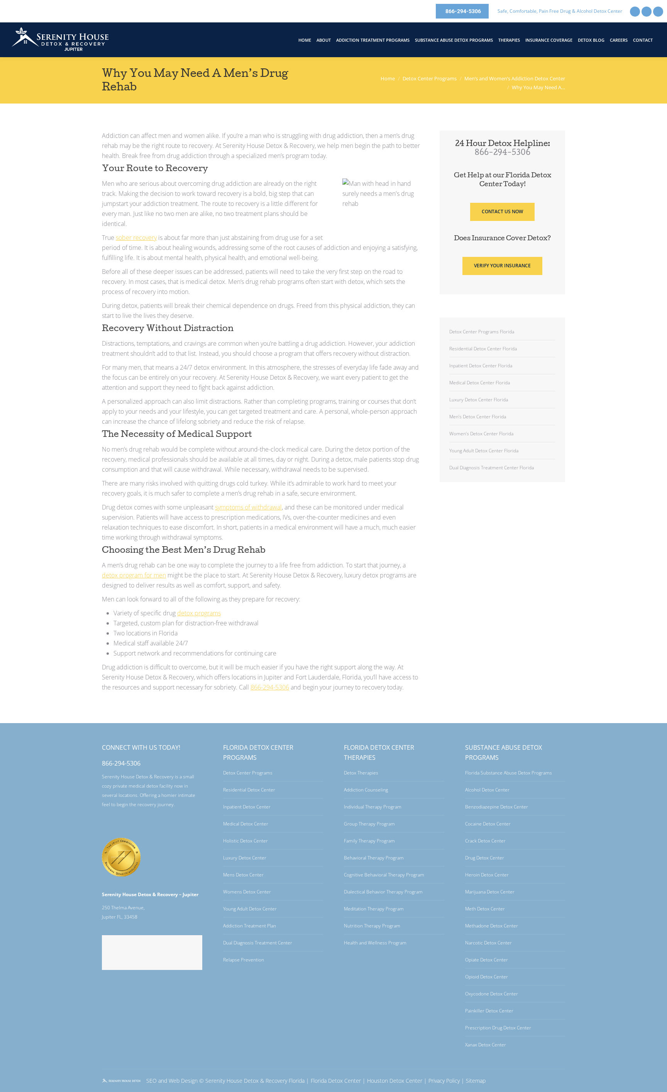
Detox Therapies (361, 772)
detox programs (199, 613)
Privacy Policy (444, 1080)
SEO (151, 1080)
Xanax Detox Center (485, 1044)
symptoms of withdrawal (248, 507)
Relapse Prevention (243, 959)
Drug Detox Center (484, 857)
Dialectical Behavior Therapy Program (383, 891)
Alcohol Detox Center (487, 789)
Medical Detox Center (245, 823)
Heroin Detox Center (487, 874)
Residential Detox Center (249, 789)
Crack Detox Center (485, 840)
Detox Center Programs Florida (481, 331)
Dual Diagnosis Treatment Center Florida (491, 467)
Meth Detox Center (485, 908)
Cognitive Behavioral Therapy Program (384, 874)
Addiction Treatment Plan (249, 925)
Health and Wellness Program (375, 942)
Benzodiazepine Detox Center (496, 806)
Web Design (183, 1080)
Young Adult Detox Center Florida (483, 450)
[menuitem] (305, 40)
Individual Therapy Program (372, 806)
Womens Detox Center (247, 891)
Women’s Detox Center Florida (481, 433)
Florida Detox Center (336, 1080)
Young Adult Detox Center (250, 908)
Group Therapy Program (369, 823)
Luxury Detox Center (244, 857)
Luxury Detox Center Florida (478, 399)
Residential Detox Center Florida (483, 348)
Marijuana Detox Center (490, 891)
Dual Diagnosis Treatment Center (257, 942)
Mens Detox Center (243, 874)
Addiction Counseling (366, 789)
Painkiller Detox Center (489, 1010)
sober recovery (136, 237)
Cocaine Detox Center (488, 823)
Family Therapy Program (369, 840)
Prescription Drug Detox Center (498, 1027)
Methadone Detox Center (491, 925)
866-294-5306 (270, 687)
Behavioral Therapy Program (374, 857)
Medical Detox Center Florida (479, 382)
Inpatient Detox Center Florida (480, 365)
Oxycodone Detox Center (491, 993)
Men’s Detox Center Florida (477, 416)
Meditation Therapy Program (374, 908)
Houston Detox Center (394, 1080)
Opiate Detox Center (486, 959)
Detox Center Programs (248, 772)
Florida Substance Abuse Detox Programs (508, 772)
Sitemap (476, 1080)
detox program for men (134, 575)
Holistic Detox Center (245, 840)
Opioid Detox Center (486, 976)
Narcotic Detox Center (488, 942)
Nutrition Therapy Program (372, 925)
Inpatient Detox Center (247, 806)
